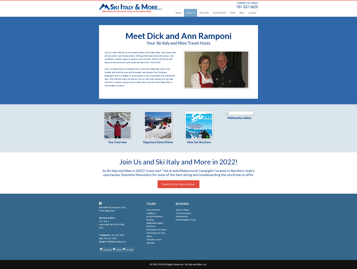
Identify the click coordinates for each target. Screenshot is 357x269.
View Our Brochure (199, 142)
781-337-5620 (246, 7)
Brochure (150, 226)
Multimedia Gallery (239, 118)
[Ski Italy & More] (100, 204)
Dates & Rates (182, 210)
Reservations (182, 216)
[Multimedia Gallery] (239, 113)
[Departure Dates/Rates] (158, 125)
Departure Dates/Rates (158, 142)
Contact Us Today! (247, 3)
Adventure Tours (154, 239)
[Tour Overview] (117, 125)
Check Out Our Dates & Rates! (178, 184)
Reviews (150, 220)
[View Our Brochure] (199, 125)
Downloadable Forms (186, 220)
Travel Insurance (183, 213)
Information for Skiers (156, 229)
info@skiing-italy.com (116, 241)
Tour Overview (117, 142)
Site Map (150, 243)
